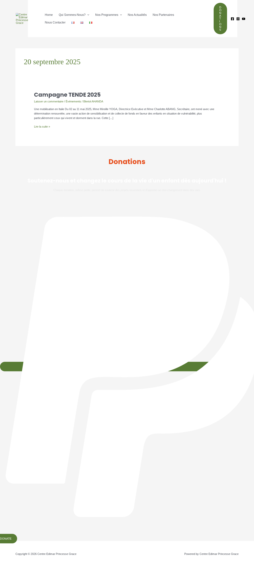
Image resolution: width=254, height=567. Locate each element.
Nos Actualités (137, 14)
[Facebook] (232, 18)
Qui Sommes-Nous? (72, 14)
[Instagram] (238, 18)
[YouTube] (243, 18)
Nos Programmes (106, 14)
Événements (73, 101)
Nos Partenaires (163, 14)
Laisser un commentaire (48, 101)
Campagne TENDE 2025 (67, 95)
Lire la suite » (42, 126)
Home (49, 14)
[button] (87, 14)
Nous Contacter (55, 22)
